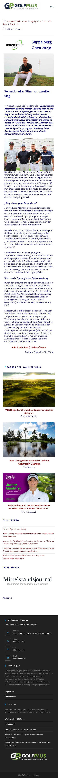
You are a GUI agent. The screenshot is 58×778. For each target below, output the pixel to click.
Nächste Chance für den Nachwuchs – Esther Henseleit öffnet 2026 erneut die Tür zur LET (29, 507)
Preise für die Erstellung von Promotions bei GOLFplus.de (24, 736)
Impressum (9, 691)
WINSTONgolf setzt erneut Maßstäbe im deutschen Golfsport (29, 411)
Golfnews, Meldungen (17, 21)
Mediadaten (10, 724)
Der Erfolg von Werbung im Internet (20, 729)
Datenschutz (10, 697)
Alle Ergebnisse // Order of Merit (29, 347)
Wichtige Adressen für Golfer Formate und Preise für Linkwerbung (27, 744)
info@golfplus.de (19, 658)
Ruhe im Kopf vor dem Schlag (14, 529)
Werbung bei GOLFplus (14, 719)
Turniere (14, 24)
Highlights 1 (35, 21)
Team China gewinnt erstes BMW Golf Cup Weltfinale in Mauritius (29, 462)
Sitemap (37, 775)
